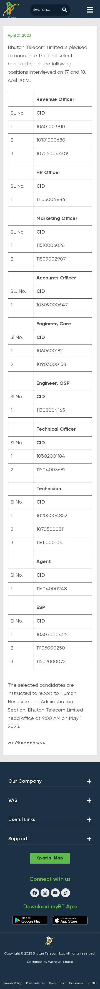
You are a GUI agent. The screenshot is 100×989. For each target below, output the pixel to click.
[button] (50, 783)
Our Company (25, 781)
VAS (12, 800)
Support (18, 838)
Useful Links (21, 819)
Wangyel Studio (60, 962)
